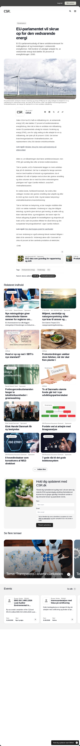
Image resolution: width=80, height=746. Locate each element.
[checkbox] (37, 518)
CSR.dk (28, 113)
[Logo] (7, 11)
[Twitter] (53, 112)
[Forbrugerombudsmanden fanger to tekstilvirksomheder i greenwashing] (21, 382)
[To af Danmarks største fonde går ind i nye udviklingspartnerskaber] (58, 380)
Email (37, 508)
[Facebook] (45, 112)
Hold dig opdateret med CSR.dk (63, 742)
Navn (37, 501)
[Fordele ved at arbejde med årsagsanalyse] (58, 416)
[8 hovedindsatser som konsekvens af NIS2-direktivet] (21, 449)
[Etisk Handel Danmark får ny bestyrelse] (21, 416)
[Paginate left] (5, 559)
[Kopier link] (62, 112)
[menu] (75, 11)
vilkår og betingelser (44, 518)
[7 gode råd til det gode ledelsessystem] (58, 447)
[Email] (58, 112)
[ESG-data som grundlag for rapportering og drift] (40, 259)
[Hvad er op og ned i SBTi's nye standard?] (21, 344)
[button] (62, 251)
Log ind (59, 3)
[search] (70, 11)
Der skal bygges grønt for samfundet (39, 229)
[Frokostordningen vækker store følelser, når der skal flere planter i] (58, 345)
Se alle (70, 589)
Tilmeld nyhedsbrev (44, 525)
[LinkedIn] (49, 112)
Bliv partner (70, 3)
